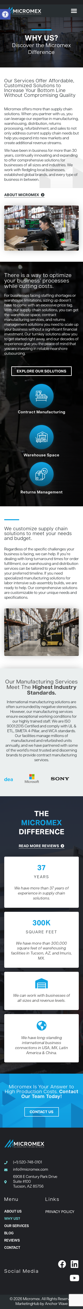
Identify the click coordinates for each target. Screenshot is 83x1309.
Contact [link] (12, 1248)
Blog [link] (8, 1233)
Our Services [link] (16, 1226)
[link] (5, 14)
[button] (74, 11)
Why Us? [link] (12, 1219)
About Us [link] (13, 1211)
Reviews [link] (12, 1240)
